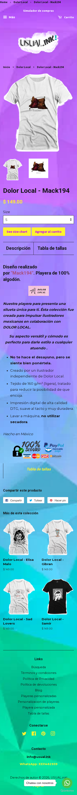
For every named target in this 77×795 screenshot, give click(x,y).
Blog (38, 690)
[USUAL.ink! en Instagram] (53, 734)
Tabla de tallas (52, 248)
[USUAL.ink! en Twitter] (24, 734)
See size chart (17, 231)
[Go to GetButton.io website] (67, 790)
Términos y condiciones (38, 673)
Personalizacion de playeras (38, 702)
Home (3, 2)
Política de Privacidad (38, 679)
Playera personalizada (38, 707)
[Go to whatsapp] (67, 783)
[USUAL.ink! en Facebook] (33, 734)
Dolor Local (21, 2)
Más (11, 17)
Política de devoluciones (39, 684)
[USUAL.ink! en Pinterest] (43, 734)
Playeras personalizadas (38, 696)
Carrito (68, 17)
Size (6, 212)
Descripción (18, 248)
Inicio (6, 67)
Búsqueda (38, 667)
